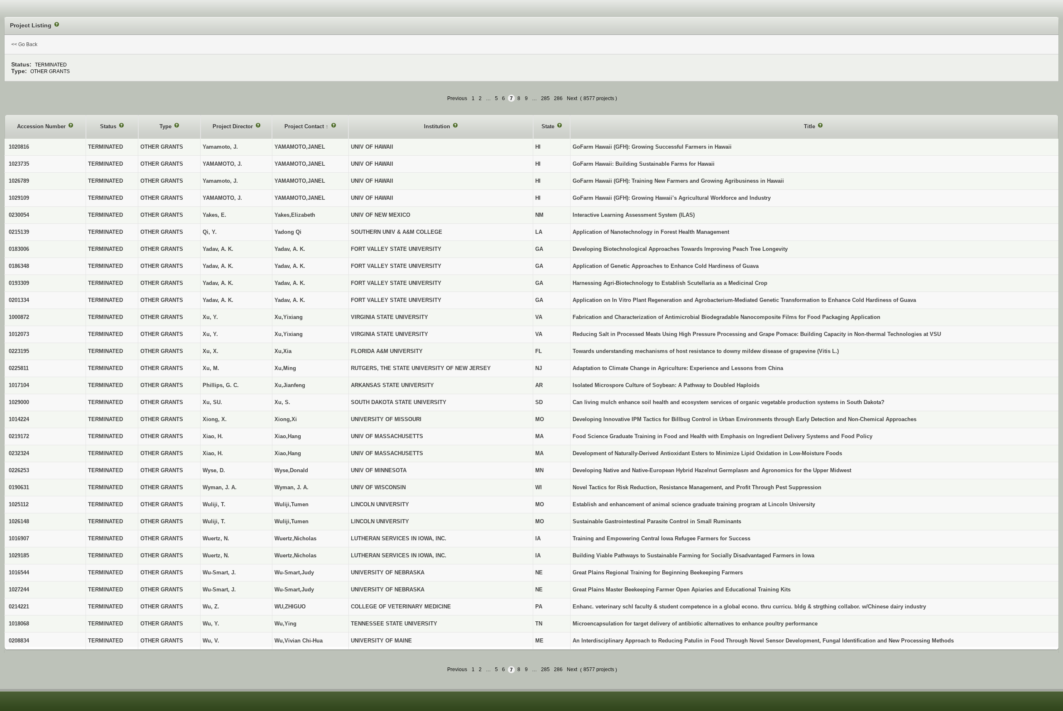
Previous (457, 98)
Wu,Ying (285, 623)
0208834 (19, 640)
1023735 (19, 164)
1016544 (19, 572)
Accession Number (42, 126)
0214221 (19, 606)
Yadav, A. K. (289, 249)
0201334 (19, 300)
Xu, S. (282, 402)
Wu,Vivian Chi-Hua (298, 640)
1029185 (19, 555)
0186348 (19, 266)
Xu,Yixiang (288, 317)
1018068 (19, 623)
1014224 (19, 419)
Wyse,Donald (291, 470)
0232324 (19, 453)
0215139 (19, 232)
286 (558, 98)
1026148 (19, 521)
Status (109, 126)
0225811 (19, 368)
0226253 (19, 470)
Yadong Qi (287, 232)
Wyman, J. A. (291, 487)
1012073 (19, 334)
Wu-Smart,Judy (294, 572)
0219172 (19, 436)
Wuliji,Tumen (291, 504)
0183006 (19, 249)
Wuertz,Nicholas (295, 538)
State (548, 126)
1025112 (19, 504)
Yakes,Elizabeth (294, 215)
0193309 (19, 283)
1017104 (19, 385)
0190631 (19, 487)
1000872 (19, 317)
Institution (438, 126)
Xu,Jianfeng (289, 385)
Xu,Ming (285, 368)
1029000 (19, 402)
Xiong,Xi (285, 419)
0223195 (19, 351)
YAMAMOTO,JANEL (299, 147)
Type (166, 126)
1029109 (19, 198)
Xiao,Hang (287, 436)
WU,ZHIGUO (290, 606)
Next (572, 98)
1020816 (19, 147)
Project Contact (305, 126)
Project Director (234, 126)
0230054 (19, 215)
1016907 (19, 538)
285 (545, 98)
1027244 (19, 589)
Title (810, 126)
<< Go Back (24, 44)
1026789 (19, 181)
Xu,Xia (282, 351)
